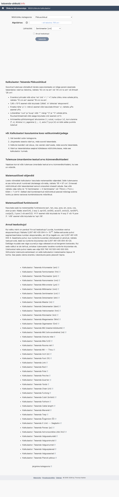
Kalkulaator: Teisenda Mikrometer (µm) (39, 285)
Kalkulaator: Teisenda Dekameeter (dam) (40, 306)
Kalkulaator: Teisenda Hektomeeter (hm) (40, 311)
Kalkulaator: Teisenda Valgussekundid (39, 436)
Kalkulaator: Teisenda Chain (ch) (36, 388)
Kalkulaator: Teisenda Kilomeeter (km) (39, 315)
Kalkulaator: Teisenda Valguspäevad (38, 449)
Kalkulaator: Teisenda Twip (34, 414)
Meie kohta (37, 478)
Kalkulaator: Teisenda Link (34, 362)
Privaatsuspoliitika (48, 478)
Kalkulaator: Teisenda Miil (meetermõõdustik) (42, 328)
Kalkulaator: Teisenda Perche (35, 375)
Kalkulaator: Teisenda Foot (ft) (36, 358)
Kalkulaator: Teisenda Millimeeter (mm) (39, 289)
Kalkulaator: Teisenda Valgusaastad (38, 453)
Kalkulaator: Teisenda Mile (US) (36, 341)
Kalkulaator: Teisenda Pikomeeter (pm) (39, 276)
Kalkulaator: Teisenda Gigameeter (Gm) (39, 324)
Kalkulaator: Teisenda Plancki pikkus (38, 458)
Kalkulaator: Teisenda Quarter (35, 380)
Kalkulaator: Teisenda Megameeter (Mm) (40, 319)
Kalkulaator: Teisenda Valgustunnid (38, 445)
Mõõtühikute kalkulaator (39, 8)
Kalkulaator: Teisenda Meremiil (36, 410)
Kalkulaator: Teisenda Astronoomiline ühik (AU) (43, 432)
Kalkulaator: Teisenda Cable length (37, 406)
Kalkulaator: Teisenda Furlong (35, 393)
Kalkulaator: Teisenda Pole (34, 371)
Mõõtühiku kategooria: (22, 17)
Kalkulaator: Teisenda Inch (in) (36, 354)
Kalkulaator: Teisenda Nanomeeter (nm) (40, 280)
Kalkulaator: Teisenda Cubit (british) (38, 397)
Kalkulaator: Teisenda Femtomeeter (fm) (40, 272)
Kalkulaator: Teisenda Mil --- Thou (37, 350)
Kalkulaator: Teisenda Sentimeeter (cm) (40, 293)
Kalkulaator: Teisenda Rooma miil (37, 345)
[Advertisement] (42, 60)
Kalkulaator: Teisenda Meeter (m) (37, 302)
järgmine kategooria (41, 466)
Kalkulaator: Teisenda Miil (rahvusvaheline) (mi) (43, 332)
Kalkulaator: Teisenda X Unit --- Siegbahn (41, 423)
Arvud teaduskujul (42, 34)
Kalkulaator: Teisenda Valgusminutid (38, 440)
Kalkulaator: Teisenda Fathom (35, 401)
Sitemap (59, 478)
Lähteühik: (28, 28)
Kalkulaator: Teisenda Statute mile (37, 337)
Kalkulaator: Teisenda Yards (34, 384)
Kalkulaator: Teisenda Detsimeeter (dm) (40, 298)
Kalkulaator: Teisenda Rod (34, 367)
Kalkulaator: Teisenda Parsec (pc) (37, 427)
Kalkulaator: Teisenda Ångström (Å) (38, 419)
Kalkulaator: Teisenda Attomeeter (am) (39, 267)
